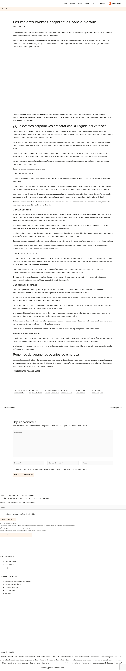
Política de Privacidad (57, 663)
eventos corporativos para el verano (42, 40)
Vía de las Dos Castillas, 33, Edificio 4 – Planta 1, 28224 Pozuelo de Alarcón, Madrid (31, 573)
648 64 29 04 (67, 573)
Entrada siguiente (116, 408)
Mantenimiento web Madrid (75, 668)
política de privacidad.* (28, 514)
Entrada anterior (9, 408)
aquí (105, 43)
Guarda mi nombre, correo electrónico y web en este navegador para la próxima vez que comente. (51, 469)
